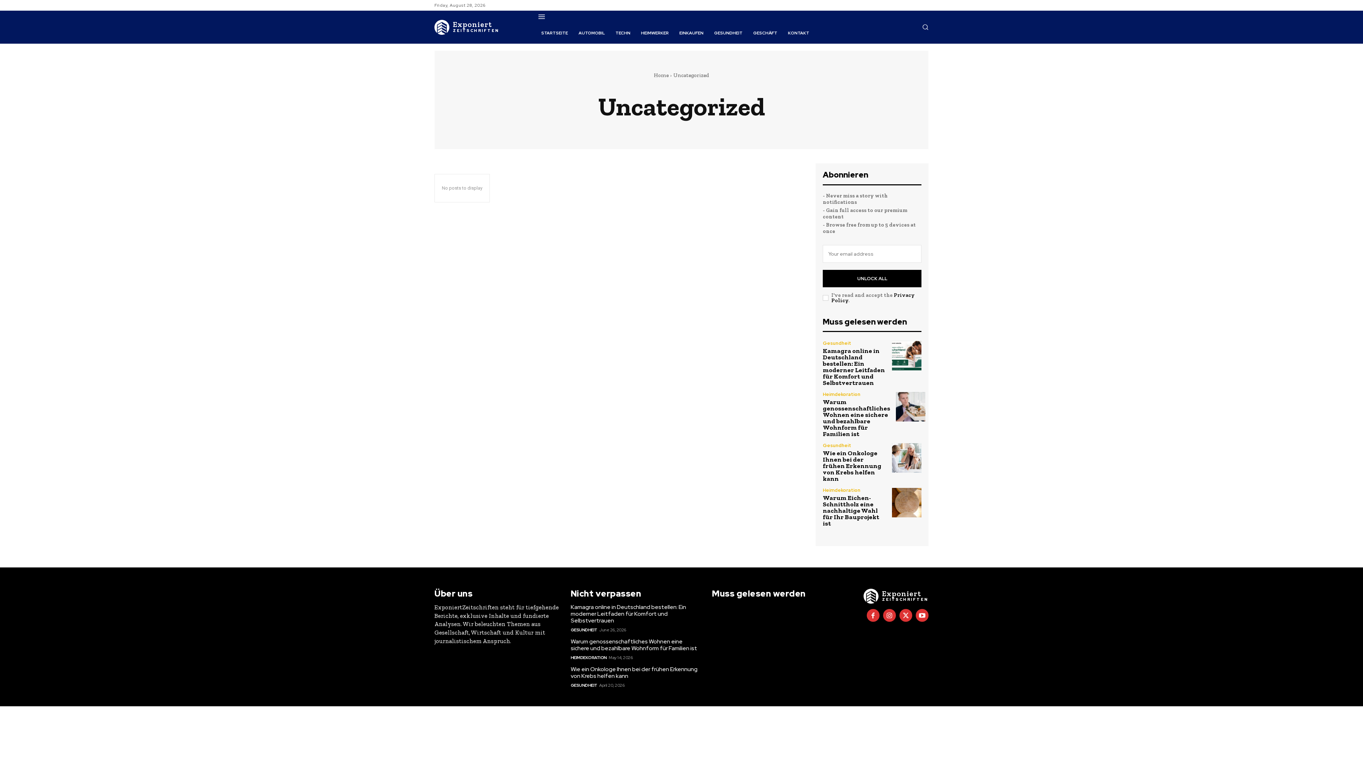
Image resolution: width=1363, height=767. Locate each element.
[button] (925, 27)
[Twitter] (905, 615)
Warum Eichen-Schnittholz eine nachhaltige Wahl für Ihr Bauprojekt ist (851, 510)
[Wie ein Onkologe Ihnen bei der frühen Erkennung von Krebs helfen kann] (906, 458)
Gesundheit (837, 343)
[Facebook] (873, 615)
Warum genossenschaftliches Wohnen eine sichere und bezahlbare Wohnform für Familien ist (856, 418)
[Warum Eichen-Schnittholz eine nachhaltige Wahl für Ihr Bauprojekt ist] (906, 502)
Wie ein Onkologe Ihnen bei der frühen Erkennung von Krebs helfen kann (852, 466)
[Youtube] (922, 615)
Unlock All (872, 279)
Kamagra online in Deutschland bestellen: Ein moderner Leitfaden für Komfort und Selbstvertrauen (854, 367)
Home (661, 75)
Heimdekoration (841, 394)
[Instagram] (889, 615)
